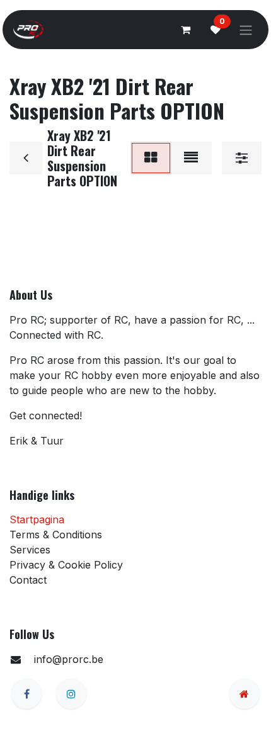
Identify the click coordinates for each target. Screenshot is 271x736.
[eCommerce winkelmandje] (185, 29)
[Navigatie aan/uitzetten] (245, 29)
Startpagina (36, 519)
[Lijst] (191, 158)
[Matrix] (150, 158)
